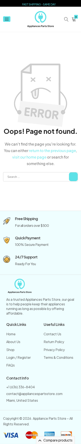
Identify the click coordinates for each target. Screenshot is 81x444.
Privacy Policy (54, 349)
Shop (10, 349)
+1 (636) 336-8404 (20, 387)
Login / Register (18, 357)
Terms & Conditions (58, 357)
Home (11, 334)
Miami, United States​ (22, 400)
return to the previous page (52, 150)
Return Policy (54, 341)
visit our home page (29, 157)
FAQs (10, 365)
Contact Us (52, 334)
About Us (13, 341)
